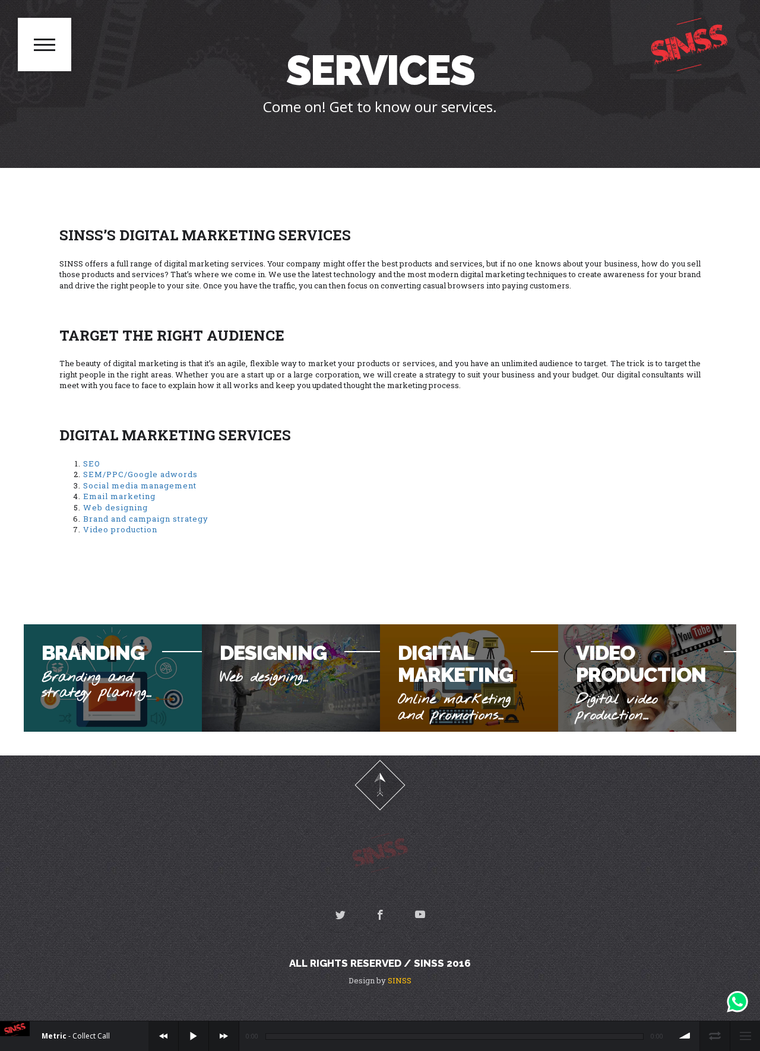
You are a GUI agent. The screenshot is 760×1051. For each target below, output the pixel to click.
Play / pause (193, 1036)
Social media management (140, 485)
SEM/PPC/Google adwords (140, 474)
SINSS (399, 980)
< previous (163, 1036)
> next (224, 1036)
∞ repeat (715, 1036)
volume (684, 1036)
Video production (120, 529)
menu (745, 1036)
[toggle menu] (44, 44)
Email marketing (119, 496)
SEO (91, 463)
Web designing (115, 507)
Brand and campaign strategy (145, 518)
